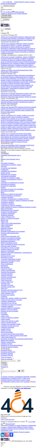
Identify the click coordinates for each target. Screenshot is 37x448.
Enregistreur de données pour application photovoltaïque (17, 339)
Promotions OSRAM (7, 147)
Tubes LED (12, 108)
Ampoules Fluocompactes (15, 100)
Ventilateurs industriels (21, 65)
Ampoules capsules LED (8, 286)
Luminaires (26, 381)
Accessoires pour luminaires (9, 38)
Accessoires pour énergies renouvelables (19, 133)
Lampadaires (23, 123)
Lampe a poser (31, 123)
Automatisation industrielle (21, 376)
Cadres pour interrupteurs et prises (10, 260)
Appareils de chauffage (13, 58)
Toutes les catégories (12, 432)
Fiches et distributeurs (7, 264)
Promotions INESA (14, 145)
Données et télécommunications (18, 77)
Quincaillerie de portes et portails (10, 85)
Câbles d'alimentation (7, 225)
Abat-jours (32, 37)
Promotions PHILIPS (19, 147)
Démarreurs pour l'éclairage (24, 40)
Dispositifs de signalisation (8, 48)
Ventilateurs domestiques (8, 65)
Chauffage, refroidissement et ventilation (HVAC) (18, 377)
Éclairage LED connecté (8, 112)
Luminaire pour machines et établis (10, 324)
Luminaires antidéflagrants (8, 301)
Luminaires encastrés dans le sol (21, 128)
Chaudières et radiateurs (27, 58)
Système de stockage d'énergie (18, 142)
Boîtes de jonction (13, 75)
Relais (25, 50)
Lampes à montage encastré (19, 127)
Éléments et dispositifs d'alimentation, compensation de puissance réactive (16, 87)
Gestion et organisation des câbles (15, 80)
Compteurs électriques (7, 53)
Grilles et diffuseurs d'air (8, 217)
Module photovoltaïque (16, 138)
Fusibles (18, 48)
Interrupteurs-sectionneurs (8, 241)
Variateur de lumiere (30, 97)
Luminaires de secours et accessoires (11, 304)
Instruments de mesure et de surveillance (12, 189)
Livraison (3, 427)
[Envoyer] (22, 371)
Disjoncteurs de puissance (22, 47)
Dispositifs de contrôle (19, 95)
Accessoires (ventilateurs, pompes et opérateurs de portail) (17, 200)
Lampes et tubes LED (17, 381)
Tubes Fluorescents (12, 103)
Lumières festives (20, 130)
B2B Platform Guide (6, 430)
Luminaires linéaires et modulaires (10, 308)
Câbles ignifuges (13, 72)
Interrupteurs (12, 97)
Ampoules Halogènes (29, 100)
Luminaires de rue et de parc (17, 118)
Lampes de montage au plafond (10, 125)
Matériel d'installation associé (16, 82)
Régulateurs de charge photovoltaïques (12, 345)
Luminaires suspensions (8, 130)
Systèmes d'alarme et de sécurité (10, 249)
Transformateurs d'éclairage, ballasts (18, 37)
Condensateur (21, 38)
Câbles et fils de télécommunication (18, 70)
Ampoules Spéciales (6, 102)
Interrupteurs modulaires (17, 50)
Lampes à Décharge (6, 278)
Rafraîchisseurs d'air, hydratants (10, 63)
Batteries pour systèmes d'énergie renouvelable (14, 135)
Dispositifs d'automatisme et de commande (13, 231)
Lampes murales (23, 125)
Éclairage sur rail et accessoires (9, 311)
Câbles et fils (26, 378)
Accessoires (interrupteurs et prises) (18, 93)
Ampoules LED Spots (24, 107)
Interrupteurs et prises (19, 380)
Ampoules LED (13, 107)
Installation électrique (7, 380)
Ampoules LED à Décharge (13, 110)
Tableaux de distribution (12, 86)
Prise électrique (20, 97)
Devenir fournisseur (19, 428)
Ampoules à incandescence (20, 102)
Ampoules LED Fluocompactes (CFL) (12, 290)
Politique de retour (22, 427)
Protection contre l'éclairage (22, 83)
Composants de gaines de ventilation (11, 60)
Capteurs (19, 45)
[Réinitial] (19, 371)
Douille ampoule (12, 40)
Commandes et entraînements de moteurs (12, 182)
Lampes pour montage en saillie (10, 321)
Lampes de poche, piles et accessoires (11, 117)
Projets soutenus (29, 428)
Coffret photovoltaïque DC (8, 337)
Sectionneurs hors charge (8, 90)
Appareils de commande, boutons (17, 43)
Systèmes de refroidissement (27, 63)
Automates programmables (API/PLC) (12, 179)
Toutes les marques (24, 432)
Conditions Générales (7, 428)
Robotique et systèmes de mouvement (11, 194)
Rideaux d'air (32, 66)
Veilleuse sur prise (30, 130)
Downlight (16, 123)
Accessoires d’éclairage (7, 376)
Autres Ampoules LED (27, 110)
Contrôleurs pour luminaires (9, 171)
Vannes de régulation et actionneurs (25, 52)
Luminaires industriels (19, 120)
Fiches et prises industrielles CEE (10, 78)
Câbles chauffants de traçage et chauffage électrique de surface (17, 61)
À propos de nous (11, 427)
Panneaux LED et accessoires (22, 122)
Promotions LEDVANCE (27, 145)
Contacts (30, 427)
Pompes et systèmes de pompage (18, 66)
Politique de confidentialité (28, 425)
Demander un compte (14, 425)
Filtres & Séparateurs (30, 62)
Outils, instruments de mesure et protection (13, 244)
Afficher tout (4, 37)
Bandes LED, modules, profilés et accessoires (21, 115)
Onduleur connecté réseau (8, 342)
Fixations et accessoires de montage (11, 238)
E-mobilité (30, 77)
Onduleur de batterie (11, 140)
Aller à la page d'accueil (7, 419)
